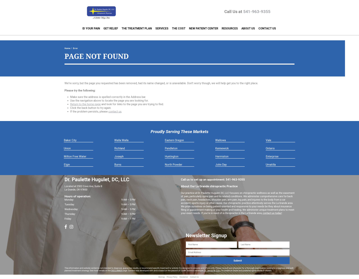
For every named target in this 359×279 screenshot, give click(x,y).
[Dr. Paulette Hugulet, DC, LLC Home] (101, 13)
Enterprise (272, 156)
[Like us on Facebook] (66, 228)
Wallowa (220, 140)
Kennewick (222, 148)
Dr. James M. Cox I (212, 270)
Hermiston (221, 156)
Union (67, 148)
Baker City (70, 140)
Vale (268, 140)
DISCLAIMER (116, 270)
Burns (117, 164)
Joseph (119, 156)
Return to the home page (85, 104)
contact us (114, 111)
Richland (119, 148)
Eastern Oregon (174, 140)
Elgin (67, 164)
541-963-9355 (256, 11)
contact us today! (272, 213)
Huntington (171, 156)
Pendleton (171, 148)
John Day (221, 164)
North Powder (173, 164)
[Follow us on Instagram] (71, 228)
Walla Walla (121, 140)
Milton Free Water (75, 156)
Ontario (270, 148)
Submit (237, 260)
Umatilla (271, 164)
